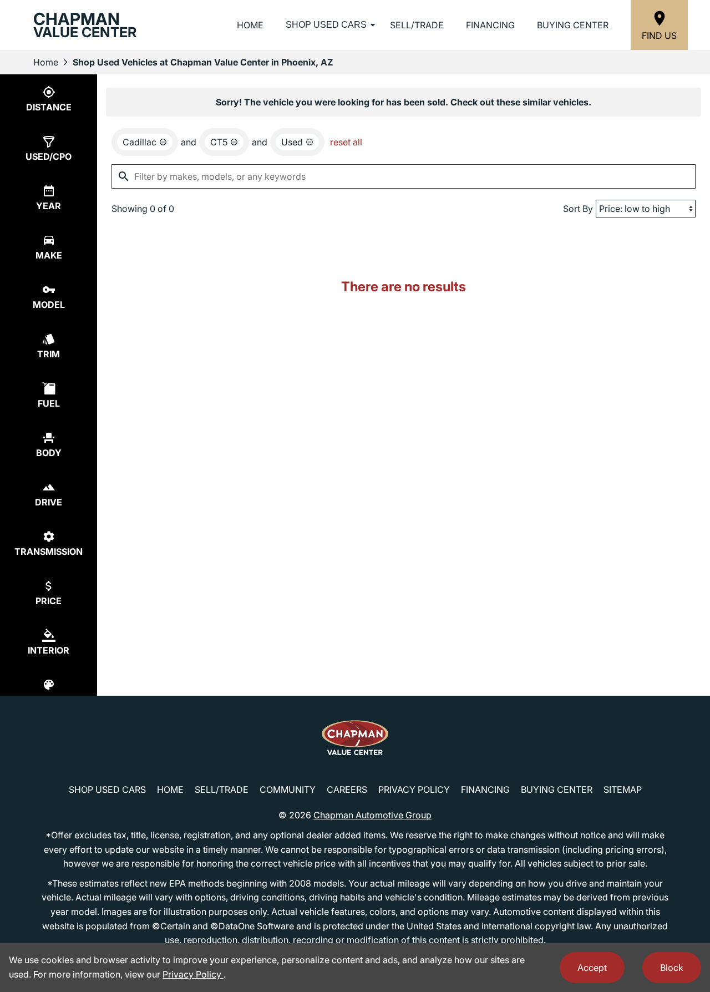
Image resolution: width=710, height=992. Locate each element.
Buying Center (572, 25)
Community (288, 789)
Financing (490, 25)
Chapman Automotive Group (372, 815)
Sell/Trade (417, 25)
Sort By (578, 208)
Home (250, 25)
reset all (346, 142)
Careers (347, 789)
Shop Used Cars (326, 24)
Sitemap (623, 789)
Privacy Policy (414, 789)
